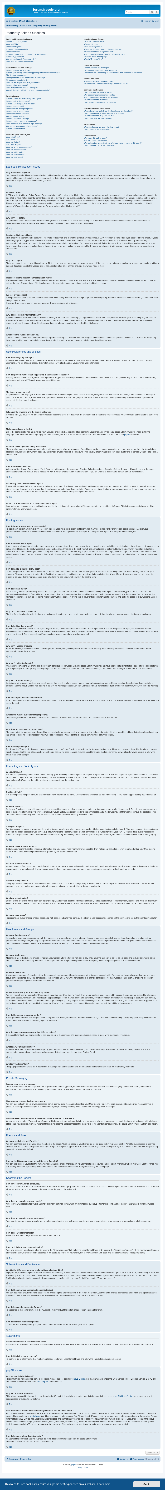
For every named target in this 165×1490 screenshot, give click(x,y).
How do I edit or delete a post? (18, 101)
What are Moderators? (93, 44)
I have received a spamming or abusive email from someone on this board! (113, 73)
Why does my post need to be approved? (22, 126)
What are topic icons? (14, 157)
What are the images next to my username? (23, 83)
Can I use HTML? (13, 140)
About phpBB (42, 1382)
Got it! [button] (146, 1484)
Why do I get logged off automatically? (21, 59)
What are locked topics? (15, 155)
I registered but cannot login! (17, 49)
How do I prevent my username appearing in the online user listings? (32, 73)
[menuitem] (22, 21)
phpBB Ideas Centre (123, 1396)
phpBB (127, 435)
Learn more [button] (103, 1484)
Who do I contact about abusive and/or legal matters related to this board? (112, 143)
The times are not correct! (16, 75)
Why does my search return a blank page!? (101, 97)
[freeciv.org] (19, 10)
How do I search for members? (96, 100)
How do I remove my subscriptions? (98, 118)
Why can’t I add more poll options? (19, 109)
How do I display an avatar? (17, 85)
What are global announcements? (19, 147)
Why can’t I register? (14, 47)
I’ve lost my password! (15, 57)
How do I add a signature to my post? (20, 104)
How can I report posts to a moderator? (21, 121)
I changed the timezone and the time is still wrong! (25, 78)
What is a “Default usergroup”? (96, 57)
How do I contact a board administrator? (99, 145)
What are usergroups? (93, 47)
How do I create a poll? (15, 106)
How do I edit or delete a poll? (17, 111)
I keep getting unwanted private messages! (100, 70)
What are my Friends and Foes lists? (98, 81)
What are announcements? (16, 150)
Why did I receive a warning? (17, 119)
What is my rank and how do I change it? (22, 88)
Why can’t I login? (13, 52)
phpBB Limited (79, 1379)
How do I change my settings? (18, 70)
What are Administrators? (94, 42)
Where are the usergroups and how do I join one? (103, 49)
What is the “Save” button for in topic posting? (24, 124)
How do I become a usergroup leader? (99, 52)
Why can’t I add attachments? (17, 116)
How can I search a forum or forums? (98, 92)
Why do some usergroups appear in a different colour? (105, 54)
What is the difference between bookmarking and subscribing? (108, 111)
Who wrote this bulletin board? (95, 138)
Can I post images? (13, 145)
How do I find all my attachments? (97, 129)
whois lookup (35, 1416)
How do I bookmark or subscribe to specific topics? (104, 113)
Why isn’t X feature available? (95, 140)
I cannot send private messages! (97, 68)
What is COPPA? (12, 44)
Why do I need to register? (16, 42)
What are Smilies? (13, 142)
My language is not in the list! (17, 80)
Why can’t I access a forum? (17, 114)
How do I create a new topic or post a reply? (23, 99)
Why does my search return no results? (99, 95)
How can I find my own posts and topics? (100, 102)
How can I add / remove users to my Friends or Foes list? (106, 84)
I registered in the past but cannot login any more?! (26, 54)
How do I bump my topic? (16, 129)
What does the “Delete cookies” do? (20, 62)
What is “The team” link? (93, 59)
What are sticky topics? (15, 152)
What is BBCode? (13, 137)
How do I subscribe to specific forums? (99, 116)
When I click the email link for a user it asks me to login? (28, 90)
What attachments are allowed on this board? (101, 127)
